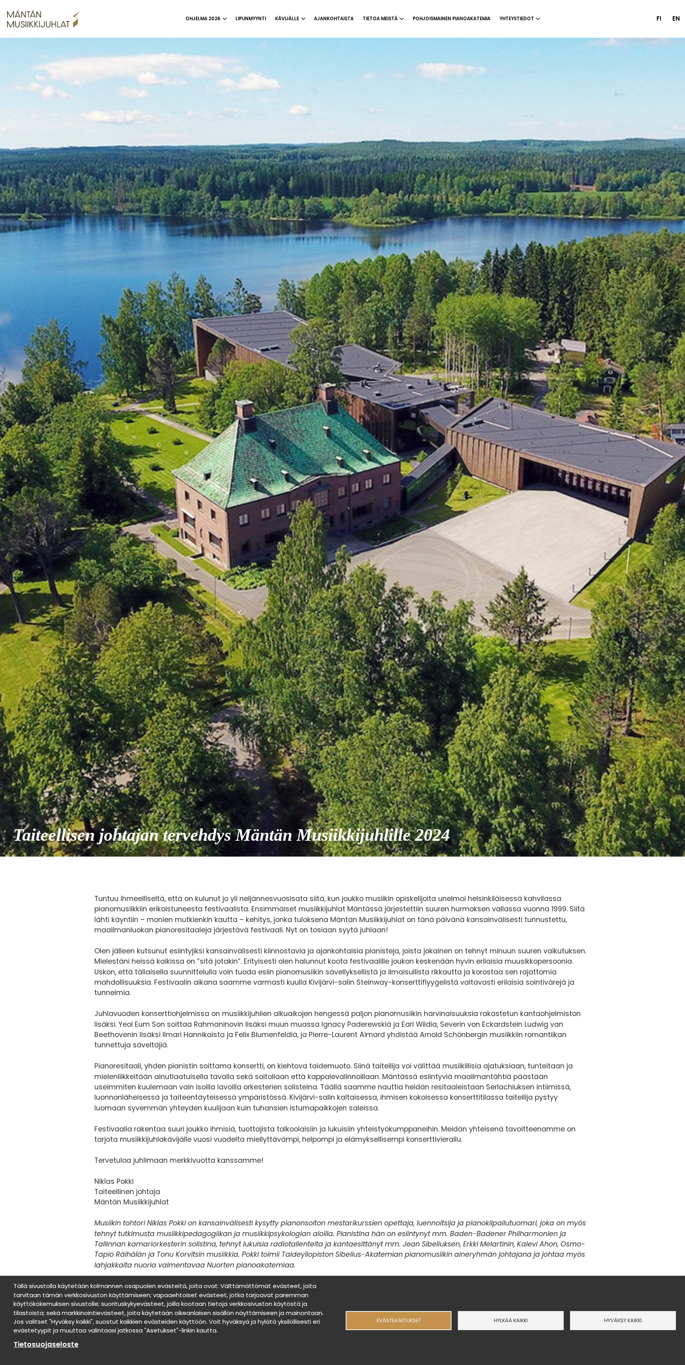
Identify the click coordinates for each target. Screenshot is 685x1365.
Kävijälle (287, 18)
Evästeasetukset (399, 1320)
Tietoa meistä (380, 18)
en (676, 18)
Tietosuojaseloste (45, 1344)
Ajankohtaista (334, 18)
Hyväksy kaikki (623, 1320)
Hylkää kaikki (511, 1320)
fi (658, 18)
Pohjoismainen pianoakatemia (451, 18)
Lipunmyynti (250, 18)
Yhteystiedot (516, 18)
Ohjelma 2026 (203, 18)
